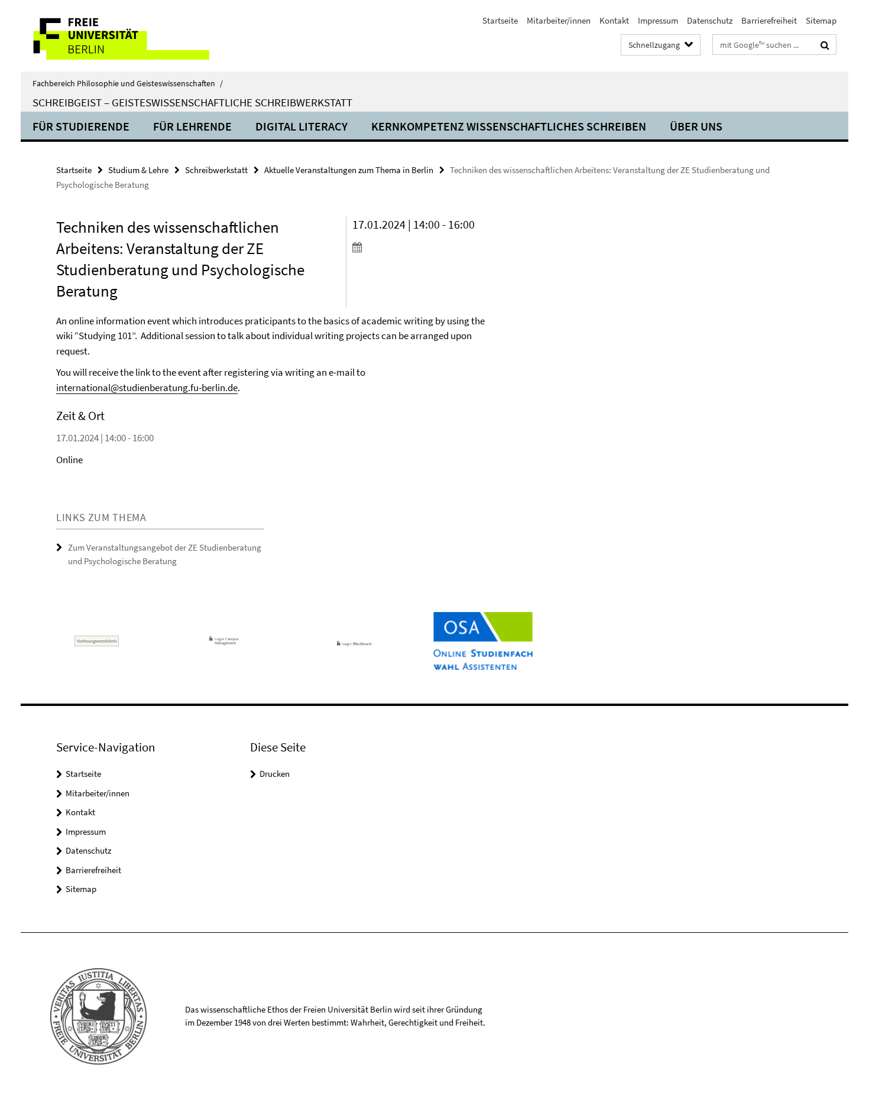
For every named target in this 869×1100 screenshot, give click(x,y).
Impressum (658, 20)
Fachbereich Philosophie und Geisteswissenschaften (128, 83)
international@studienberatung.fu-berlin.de (147, 387)
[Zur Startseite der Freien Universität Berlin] (120, 36)
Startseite (500, 20)
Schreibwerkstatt (216, 169)
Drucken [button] (275, 773)
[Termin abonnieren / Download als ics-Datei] (421, 247)
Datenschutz (709, 20)
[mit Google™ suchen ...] (825, 44)
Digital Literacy (301, 126)
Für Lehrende (192, 126)
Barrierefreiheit (769, 20)
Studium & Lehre (138, 169)
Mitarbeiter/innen (559, 20)
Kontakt (614, 20)
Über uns (696, 126)
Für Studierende (81, 126)
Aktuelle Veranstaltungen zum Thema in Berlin (348, 169)
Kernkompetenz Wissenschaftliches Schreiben (508, 126)
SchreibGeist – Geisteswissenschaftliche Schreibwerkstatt (192, 102)
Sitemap (821, 20)
